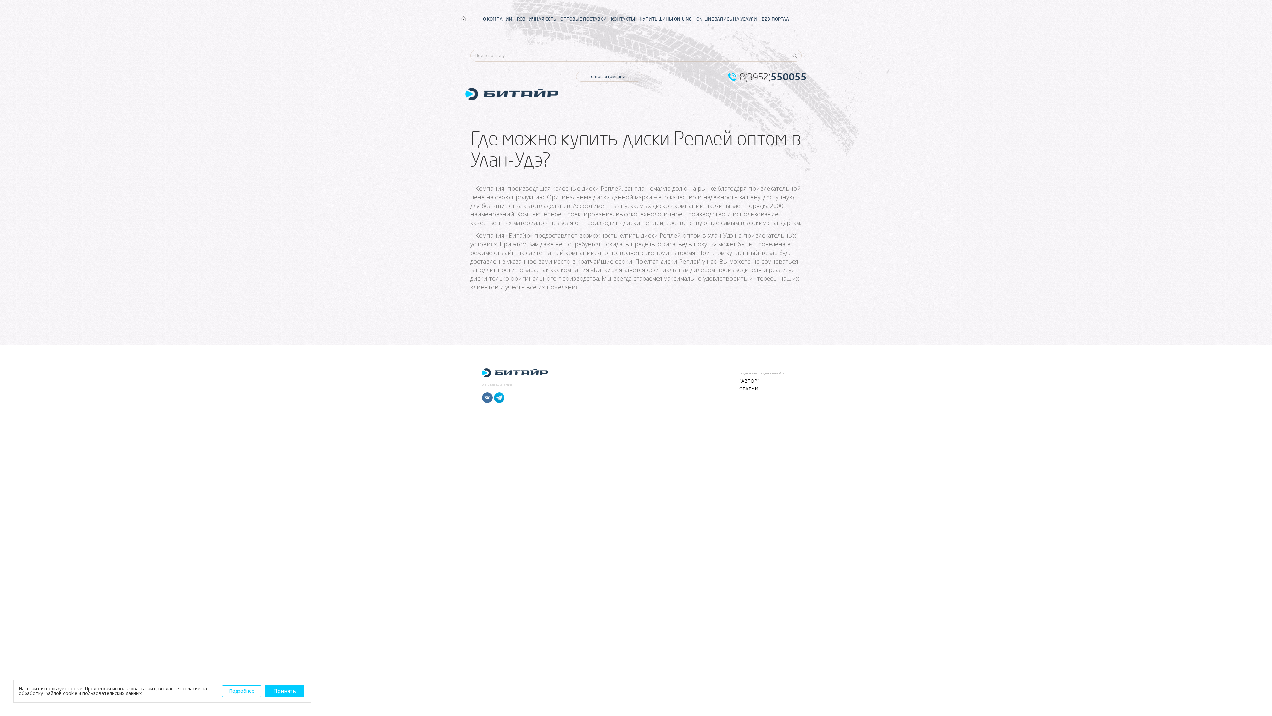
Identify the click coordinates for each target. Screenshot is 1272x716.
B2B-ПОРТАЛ (775, 19)
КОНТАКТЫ (623, 19)
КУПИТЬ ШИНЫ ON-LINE (666, 19)
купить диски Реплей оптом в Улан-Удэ (676, 235)
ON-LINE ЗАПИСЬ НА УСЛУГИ (726, 19)
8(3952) (773, 77)
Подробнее (241, 691)
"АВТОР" (749, 381)
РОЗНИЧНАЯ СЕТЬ (536, 19)
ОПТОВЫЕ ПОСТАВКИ (583, 19)
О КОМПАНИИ (497, 19)
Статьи (748, 389)
